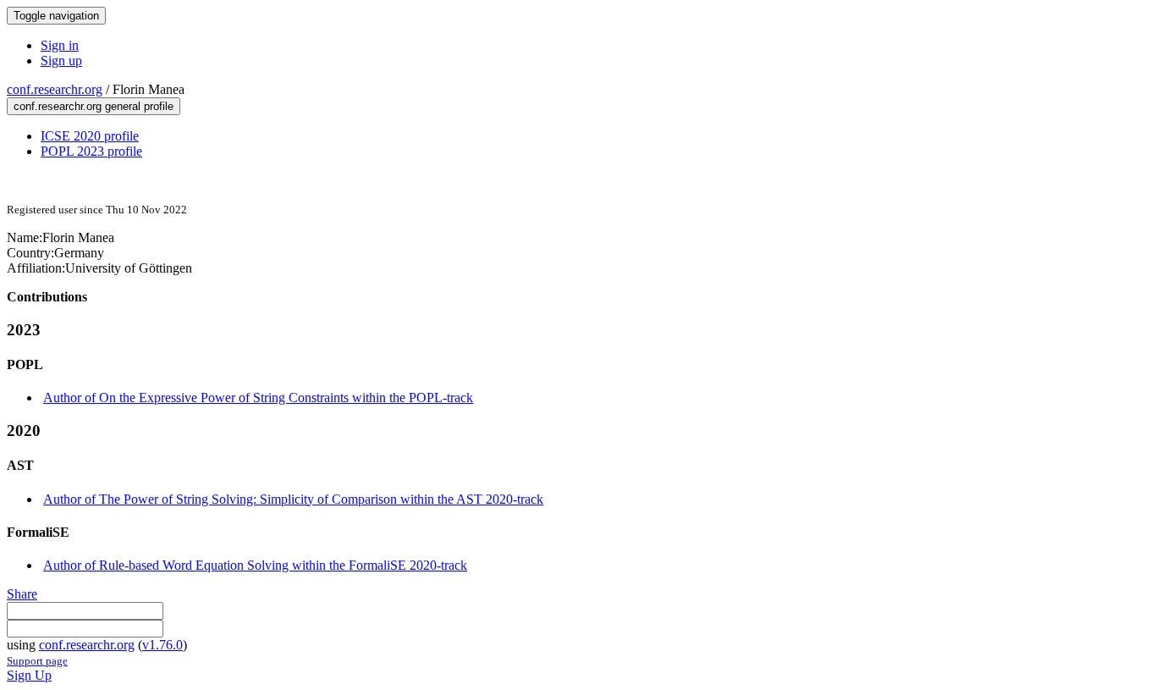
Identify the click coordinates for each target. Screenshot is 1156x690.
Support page (37, 660)
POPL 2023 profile (91, 151)
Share (22, 594)
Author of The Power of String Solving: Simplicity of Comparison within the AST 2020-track (293, 499)
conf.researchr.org (54, 89)
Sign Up (29, 675)
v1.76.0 (162, 645)
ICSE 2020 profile (90, 136)
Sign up (61, 60)
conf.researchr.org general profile (93, 106)
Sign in (60, 45)
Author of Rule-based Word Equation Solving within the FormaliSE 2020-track (255, 565)
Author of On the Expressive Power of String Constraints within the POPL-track (258, 397)
